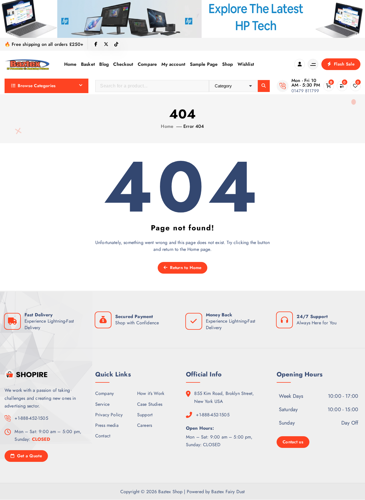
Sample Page (204, 64)
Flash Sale (343, 64)
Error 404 (193, 126)
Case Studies (149, 404)
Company (104, 393)
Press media (107, 425)
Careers (144, 425)
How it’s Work (150, 393)
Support (145, 414)
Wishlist (246, 64)
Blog (104, 64)
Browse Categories (37, 86)
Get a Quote (28, 455)
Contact (102, 436)
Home (70, 64)
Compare (147, 64)
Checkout (123, 64)
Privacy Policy (109, 414)
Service (102, 404)
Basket (88, 64)
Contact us (293, 442)
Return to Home (185, 268)
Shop (227, 64)
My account (173, 64)
